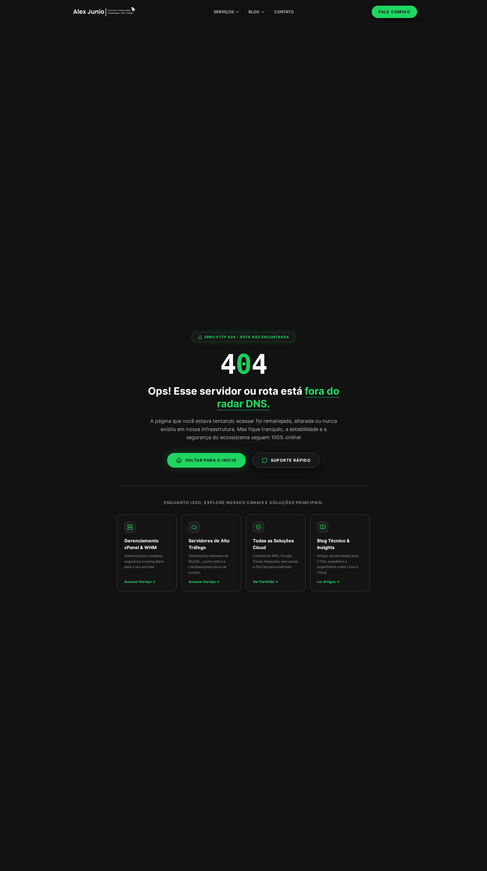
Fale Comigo (394, 11)
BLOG (254, 11)
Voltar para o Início (211, 460)
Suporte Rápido (291, 460)
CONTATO (284, 11)
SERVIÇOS (224, 11)
